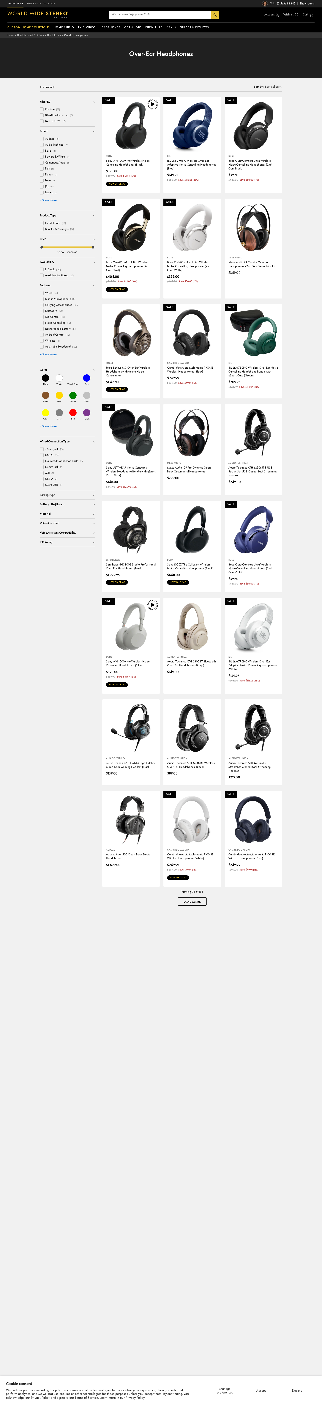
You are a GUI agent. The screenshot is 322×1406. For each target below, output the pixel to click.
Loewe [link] (51, 192)
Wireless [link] (52, 341)
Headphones (54, 35)
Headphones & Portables (30, 35)
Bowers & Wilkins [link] (57, 156)
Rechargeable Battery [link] (60, 329)
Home (10, 35)
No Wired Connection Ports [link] (64, 461)
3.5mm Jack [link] (54, 449)
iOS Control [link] (55, 317)
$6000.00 (72, 252)
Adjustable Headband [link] (61, 346)
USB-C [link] (52, 455)
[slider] (41, 247)
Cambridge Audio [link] (57, 162)
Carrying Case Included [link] (61, 305)
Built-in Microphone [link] (60, 299)
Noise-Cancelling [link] (58, 323)
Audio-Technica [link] (56, 145)
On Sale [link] (52, 109)
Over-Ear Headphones (76, 35)
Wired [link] (51, 293)
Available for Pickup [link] (59, 275)
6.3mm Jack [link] (53, 467)
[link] (45, 379)
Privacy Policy (135, 1397)
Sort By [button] (259, 87)
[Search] (215, 15)
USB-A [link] (51, 479)
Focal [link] (50, 180)
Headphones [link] (55, 223)
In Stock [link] (53, 269)
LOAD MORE (192, 902)
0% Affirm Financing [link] (59, 115)
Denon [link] (51, 174)
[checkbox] (42, 109)
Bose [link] (50, 151)
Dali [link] (49, 168)
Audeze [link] (52, 139)
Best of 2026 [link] (55, 121)
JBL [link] (49, 186)
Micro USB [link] (53, 485)
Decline (297, 1390)
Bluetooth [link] (54, 311)
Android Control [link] (57, 335)
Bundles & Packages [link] (59, 229)
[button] (308, 15)
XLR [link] (49, 473)
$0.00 (60, 252)
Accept (261, 1390)
